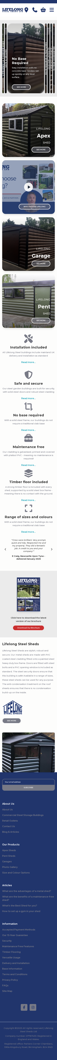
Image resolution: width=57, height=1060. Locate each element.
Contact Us (8, 826)
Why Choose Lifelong (35, 207)
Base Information (12, 968)
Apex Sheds (9, 850)
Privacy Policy (10, 980)
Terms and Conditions (14, 974)
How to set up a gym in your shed (21, 911)
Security (7, 941)
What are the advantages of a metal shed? (26, 891)
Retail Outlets (10, 820)
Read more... (28, 362)
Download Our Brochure (28, 628)
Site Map (7, 991)
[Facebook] (24, 1007)
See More (21, 87)
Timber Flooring (11, 952)
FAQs (5, 985)
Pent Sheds (8, 856)
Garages (7, 861)
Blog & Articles (10, 832)
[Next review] (51, 549)
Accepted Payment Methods (18, 929)
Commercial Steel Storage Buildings (23, 815)
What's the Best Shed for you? (19, 905)
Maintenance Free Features (18, 946)
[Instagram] (33, 1007)
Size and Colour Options (16, 872)
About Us (7, 809)
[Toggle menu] (52, 10)
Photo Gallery (10, 867)
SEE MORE (11, 721)
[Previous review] (5, 549)
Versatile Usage (11, 957)
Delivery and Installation (16, 963)
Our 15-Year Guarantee (15, 935)
